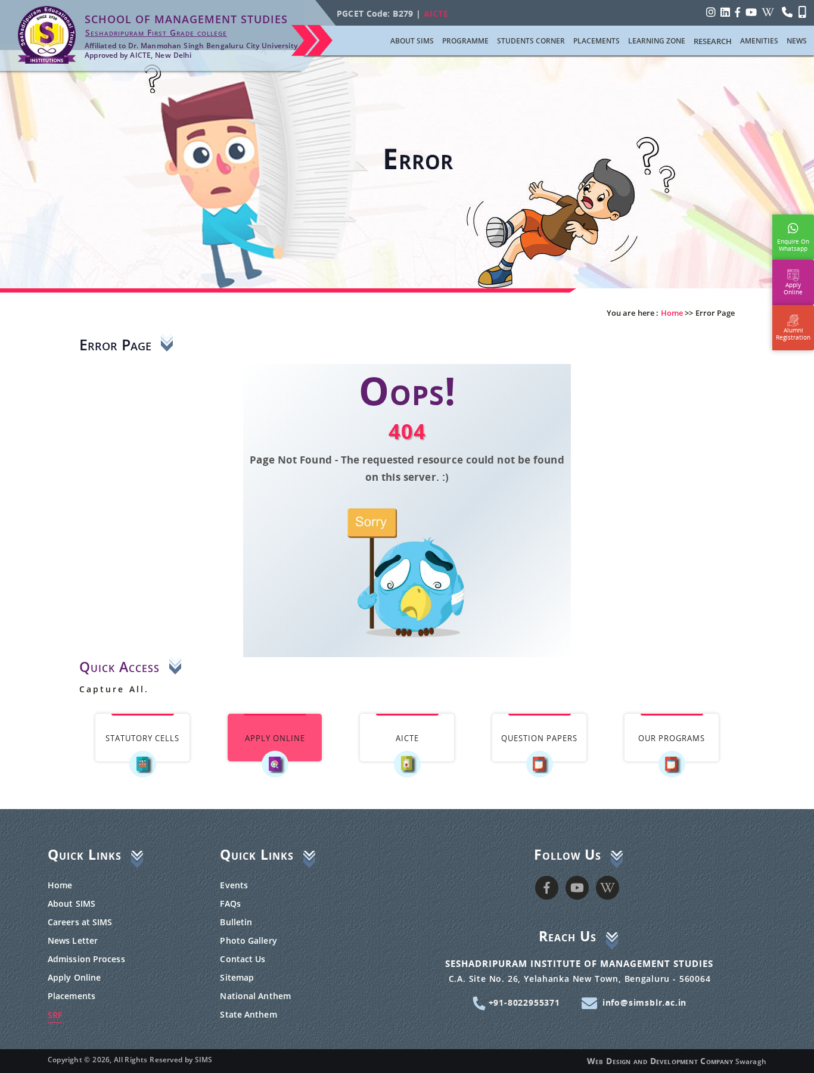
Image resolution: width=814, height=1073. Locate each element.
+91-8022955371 (523, 1002)
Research (713, 41)
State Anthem (248, 1014)
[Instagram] (711, 12)
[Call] (787, 12)
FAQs (230, 903)
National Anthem (255, 996)
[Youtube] (751, 12)
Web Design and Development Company (660, 1060)
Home (60, 885)
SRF (55, 1015)
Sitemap (237, 977)
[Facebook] (738, 12)
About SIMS (71, 903)
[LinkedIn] (725, 12)
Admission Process (86, 959)
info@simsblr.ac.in (644, 1002)
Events (234, 885)
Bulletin (236, 922)
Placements (71, 996)
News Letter (73, 940)
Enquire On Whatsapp (793, 242)
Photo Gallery (248, 940)
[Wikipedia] (768, 12)
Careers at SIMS (80, 922)
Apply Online (74, 977)
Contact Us (242, 959)
